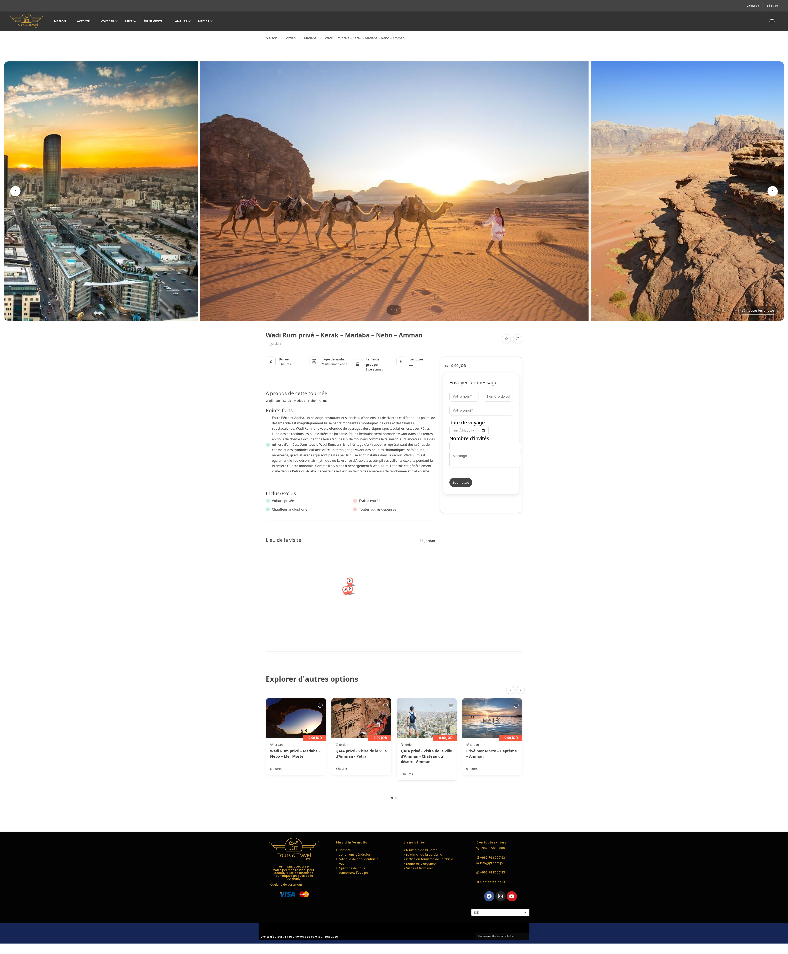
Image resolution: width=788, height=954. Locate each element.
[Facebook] (489, 896)
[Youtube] (512, 896)
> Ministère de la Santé (420, 850)
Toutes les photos (760, 310)
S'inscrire (772, 5)
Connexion (753, 5)
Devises (476, 904)
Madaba (310, 38)
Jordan (290, 38)
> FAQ (340, 864)
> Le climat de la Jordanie (423, 855)
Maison (60, 21)
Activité (83, 21)
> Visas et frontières (419, 868)
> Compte (343, 850)
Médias (203, 21)
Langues (180, 21)
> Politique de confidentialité (357, 859)
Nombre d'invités (469, 438)
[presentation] (15, 191)
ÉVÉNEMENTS (152, 21)
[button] (772, 21)
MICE (128, 21)
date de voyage (467, 423)
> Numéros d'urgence (420, 864)
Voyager (107, 21)
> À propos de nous (350, 868)
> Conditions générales (353, 855)
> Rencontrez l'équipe (352, 873)
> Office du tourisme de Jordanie (428, 859)
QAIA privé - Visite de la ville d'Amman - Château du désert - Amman (426, 756)
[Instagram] (500, 896)
